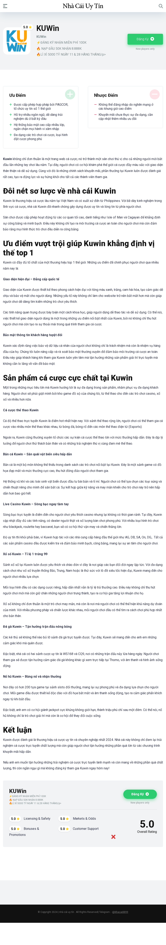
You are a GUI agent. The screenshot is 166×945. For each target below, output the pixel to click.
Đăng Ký (143, 39)
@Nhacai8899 (120, 912)
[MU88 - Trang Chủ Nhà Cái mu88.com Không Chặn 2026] (83, 6)
